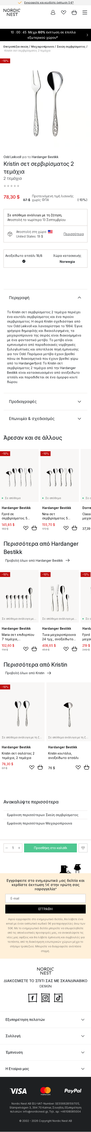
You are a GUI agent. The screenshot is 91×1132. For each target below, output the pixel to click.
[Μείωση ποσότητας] (7, 848)
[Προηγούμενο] (8, 102)
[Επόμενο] (83, 102)
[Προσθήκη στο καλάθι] (34, 527)
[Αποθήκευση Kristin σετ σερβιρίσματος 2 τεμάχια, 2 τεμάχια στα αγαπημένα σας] (83, 848)
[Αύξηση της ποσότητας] (19, 848)
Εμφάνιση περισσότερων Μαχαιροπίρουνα (39, 823)
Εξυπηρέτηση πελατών (25, 1020)
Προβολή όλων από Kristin (24, 673)
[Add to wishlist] (25, 528)
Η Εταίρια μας (17, 1069)
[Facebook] (32, 997)
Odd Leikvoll (12, 157)
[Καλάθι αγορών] (74, 12)
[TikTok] (58, 997)
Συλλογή (13, 1036)
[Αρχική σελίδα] (12, 12)
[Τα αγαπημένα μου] (63, 12)
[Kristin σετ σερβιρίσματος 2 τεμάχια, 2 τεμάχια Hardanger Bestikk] (45, 101)
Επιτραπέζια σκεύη (16, 46)
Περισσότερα (74, 234)
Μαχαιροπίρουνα (42, 46)
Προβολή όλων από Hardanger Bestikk (34, 560)
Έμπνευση (14, 1052)
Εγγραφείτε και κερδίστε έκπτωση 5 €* (49, 2)
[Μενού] (85, 12)
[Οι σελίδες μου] (53, 12)
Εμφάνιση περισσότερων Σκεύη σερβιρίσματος (42, 815)
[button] (11, 186)
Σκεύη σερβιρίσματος (71, 46)
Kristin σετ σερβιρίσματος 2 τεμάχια (27, 50)
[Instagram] (45, 997)
